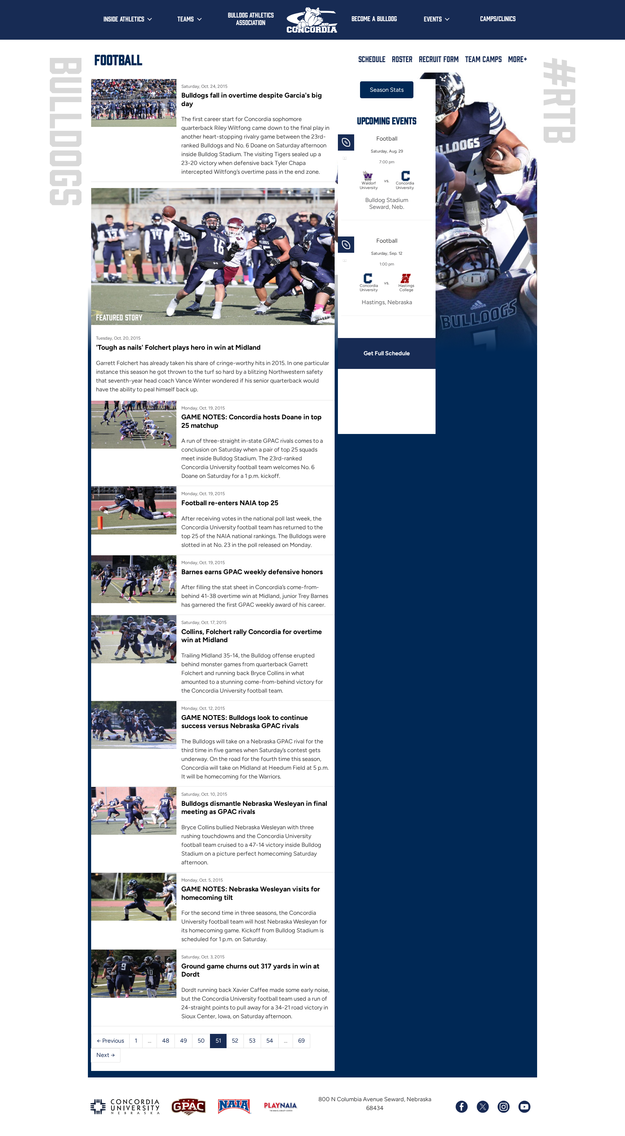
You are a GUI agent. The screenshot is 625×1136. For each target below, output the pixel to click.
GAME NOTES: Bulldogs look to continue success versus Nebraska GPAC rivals (244, 721)
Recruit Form (439, 58)
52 (235, 1040)
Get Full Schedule (387, 353)
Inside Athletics (124, 18)
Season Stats (387, 89)
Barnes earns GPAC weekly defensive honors (252, 572)
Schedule (371, 58)
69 (301, 1040)
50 (201, 1040)
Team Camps (483, 58)
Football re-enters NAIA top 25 (229, 503)
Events (433, 18)
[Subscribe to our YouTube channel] (524, 1106)
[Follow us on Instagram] (503, 1106)
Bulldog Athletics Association (251, 18)
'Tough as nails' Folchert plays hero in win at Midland (178, 347)
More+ (517, 58)
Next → (105, 1055)
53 (252, 1040)
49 (183, 1040)
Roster (402, 58)
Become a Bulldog (374, 18)
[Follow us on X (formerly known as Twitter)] (482, 1106)
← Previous (110, 1040)
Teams (185, 18)
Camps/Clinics (498, 18)
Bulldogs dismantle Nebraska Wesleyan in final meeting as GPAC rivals (254, 807)
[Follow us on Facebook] (461, 1106)
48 (165, 1040)
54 (269, 1040)
